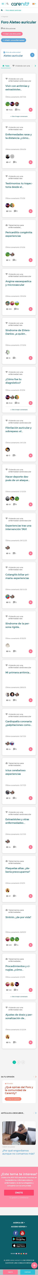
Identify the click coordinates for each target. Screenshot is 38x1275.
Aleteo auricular (13, 55)
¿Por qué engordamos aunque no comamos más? (18, 1152)
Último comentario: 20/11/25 (16, 589)
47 (10, 162)
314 (19, 110)
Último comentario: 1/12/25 (15, 491)
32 (10, 602)
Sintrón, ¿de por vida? (18, 917)
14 (17, 945)
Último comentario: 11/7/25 (15, 834)
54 (10, 651)
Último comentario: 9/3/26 (15, 390)
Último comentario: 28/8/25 (15, 687)
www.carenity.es (16, 1260)
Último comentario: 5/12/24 (15, 1029)
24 (10, 749)
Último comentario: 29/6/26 (15, 149)
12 (9, 260)
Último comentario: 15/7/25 (15, 785)
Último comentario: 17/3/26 (15, 345)
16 (9, 358)
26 (10, 504)
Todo (7, 66)
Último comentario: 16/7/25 (15, 736)
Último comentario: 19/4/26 (15, 296)
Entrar (28, 1272)
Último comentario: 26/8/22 (15, 932)
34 (10, 1042)
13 (9, 455)
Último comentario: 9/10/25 (15, 638)
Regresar (5, 16)
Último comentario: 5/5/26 (15, 247)
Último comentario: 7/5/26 (15, 198)
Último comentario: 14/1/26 (15, 442)
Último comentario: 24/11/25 (16, 540)
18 (9, 553)
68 (18, 403)
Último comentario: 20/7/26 (15, 97)
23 (10, 896)
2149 (10, 403)
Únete (19, 1192)
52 (10, 700)
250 (10, 309)
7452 (11, 110)
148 (10, 990)
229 (10, 945)
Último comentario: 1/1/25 (15, 977)
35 (18, 309)
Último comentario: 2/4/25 (15, 883)
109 (10, 211)
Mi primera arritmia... (18, 672)
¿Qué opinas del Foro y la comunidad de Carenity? (19, 1090)
